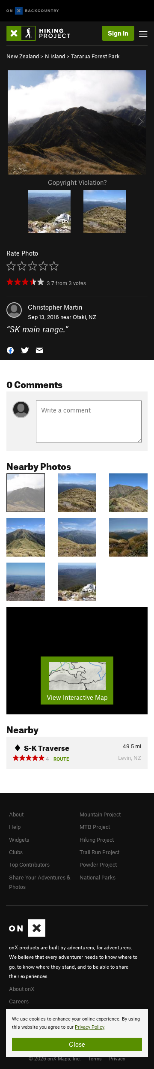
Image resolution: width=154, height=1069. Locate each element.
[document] (77, 1033)
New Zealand (22, 56)
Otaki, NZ (84, 316)
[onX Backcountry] (32, 11)
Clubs (16, 852)
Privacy (117, 1058)
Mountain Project (100, 814)
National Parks (98, 877)
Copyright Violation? (77, 182)
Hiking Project (97, 839)
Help (15, 826)
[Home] (42, 33)
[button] (10, 349)
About (16, 814)
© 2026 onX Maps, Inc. (55, 1058)
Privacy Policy (89, 1027)
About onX (22, 988)
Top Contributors (29, 864)
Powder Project (98, 864)
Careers (19, 1001)
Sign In (118, 33)
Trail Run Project (99, 852)
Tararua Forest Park (95, 56)
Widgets (19, 839)
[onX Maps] (27, 934)
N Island (55, 56)
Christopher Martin (55, 307)
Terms (95, 1058)
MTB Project (95, 826)
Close (77, 1044)
